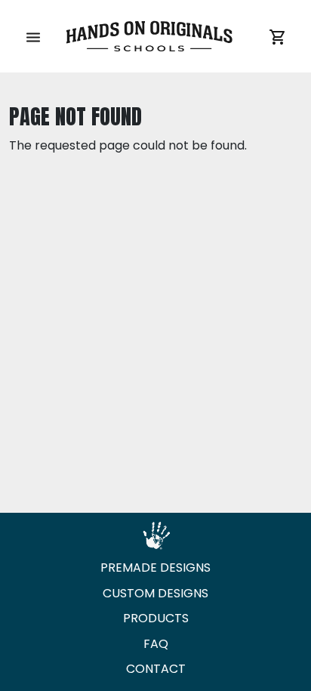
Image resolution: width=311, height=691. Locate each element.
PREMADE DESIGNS (155, 567)
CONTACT (156, 668)
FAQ (155, 643)
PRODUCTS (156, 618)
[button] (33, 36)
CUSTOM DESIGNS (155, 593)
